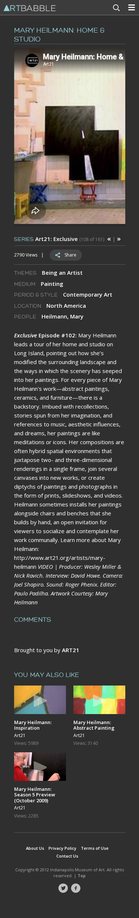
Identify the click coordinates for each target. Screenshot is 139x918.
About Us (35, 848)
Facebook (76, 888)
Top (81, 875)
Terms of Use (95, 848)
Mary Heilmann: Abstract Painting (94, 725)
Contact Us (67, 856)
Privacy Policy (62, 848)
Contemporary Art (87, 294)
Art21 (20, 735)
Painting (52, 283)
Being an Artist (62, 272)
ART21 (70, 650)
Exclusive (25, 335)
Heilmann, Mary (62, 316)
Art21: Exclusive (56, 238)
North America (66, 305)
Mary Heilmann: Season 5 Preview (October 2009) (34, 795)
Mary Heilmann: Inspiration (33, 725)
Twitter (63, 888)
